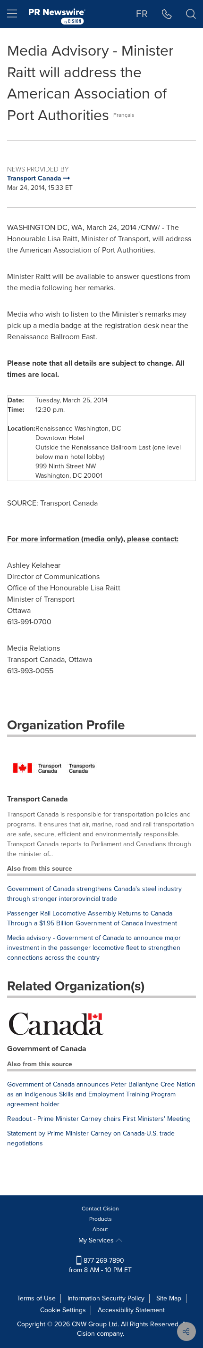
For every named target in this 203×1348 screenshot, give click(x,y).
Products (100, 1219)
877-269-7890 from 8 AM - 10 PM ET (100, 1265)
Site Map (168, 1298)
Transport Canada (37, 798)
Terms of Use (36, 1298)
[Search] (191, 14)
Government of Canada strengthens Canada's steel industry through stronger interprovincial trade (94, 894)
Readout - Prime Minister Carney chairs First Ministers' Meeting (99, 1119)
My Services (97, 1240)
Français (124, 115)
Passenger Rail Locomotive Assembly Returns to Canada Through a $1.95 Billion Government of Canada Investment (92, 918)
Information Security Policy (106, 1298)
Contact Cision (100, 1208)
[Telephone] (167, 14)
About (100, 1229)
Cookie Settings (63, 1310)
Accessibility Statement (131, 1310)
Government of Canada (46, 1048)
